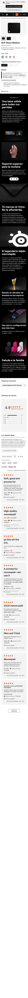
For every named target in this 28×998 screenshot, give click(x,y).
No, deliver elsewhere (13, 10)
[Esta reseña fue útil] (19, 499)
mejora (3, 463)
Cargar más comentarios (14, 710)
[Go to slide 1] (3, 38)
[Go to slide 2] (9, 38)
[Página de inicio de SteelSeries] (7, 14)
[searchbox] (7, 456)
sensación (4, 466)
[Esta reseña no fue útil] (22, 499)
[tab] (13, 14)
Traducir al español (10, 497)
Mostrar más (12, 467)
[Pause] (11, 179)
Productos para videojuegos (8, 18)
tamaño (15, 463)
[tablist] (13, 14)
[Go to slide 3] (14, 38)
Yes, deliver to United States (14, 6)
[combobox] (17, 470)
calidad (9, 463)
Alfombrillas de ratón (22, 18)
